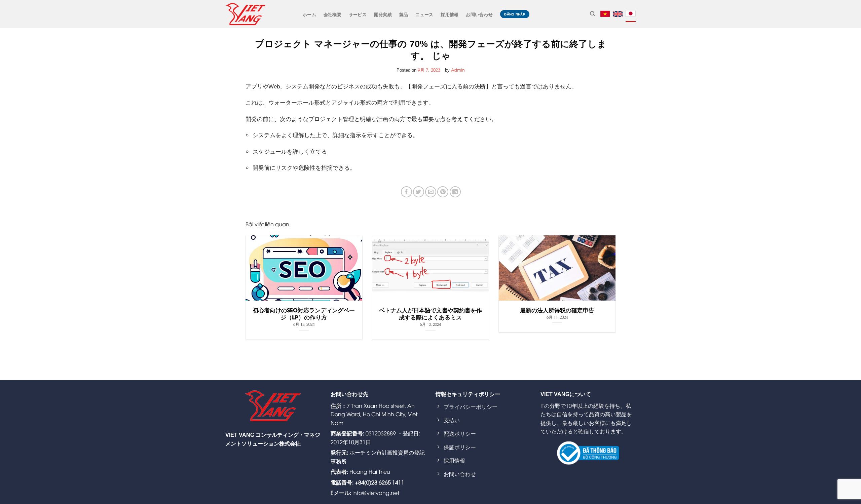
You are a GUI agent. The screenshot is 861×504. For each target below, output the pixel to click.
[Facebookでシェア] (406, 191)
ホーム (309, 14)
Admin (458, 70)
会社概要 (332, 14)
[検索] (592, 13)
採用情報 (449, 14)
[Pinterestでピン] (442, 191)
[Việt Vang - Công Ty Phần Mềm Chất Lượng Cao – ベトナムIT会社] (245, 14)
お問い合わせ (479, 14)
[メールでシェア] (430, 191)
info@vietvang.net (375, 492)
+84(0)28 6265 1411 (379, 482)
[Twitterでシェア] (418, 191)
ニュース (424, 14)
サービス (358, 14)
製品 (403, 14)
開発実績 (383, 14)
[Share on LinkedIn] (455, 191)
